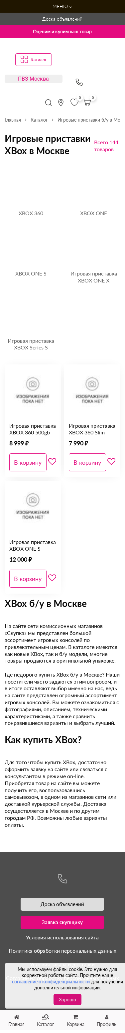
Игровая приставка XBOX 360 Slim (92, 428)
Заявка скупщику (62, 922)
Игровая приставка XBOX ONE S (32, 545)
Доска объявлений (62, 19)
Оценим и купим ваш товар (62, 31)
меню (61, 6)
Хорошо (67, 999)
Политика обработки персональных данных (62, 950)
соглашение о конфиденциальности (51, 981)
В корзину (28, 462)
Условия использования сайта (62, 937)
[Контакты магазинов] (61, 103)
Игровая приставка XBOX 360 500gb (32, 428)
